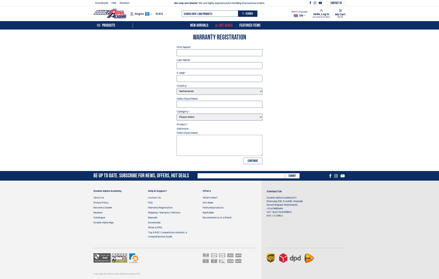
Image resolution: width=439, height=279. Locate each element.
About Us (98, 197)
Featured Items (249, 25)
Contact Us (154, 197)
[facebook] (310, 2)
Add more (182, 128)
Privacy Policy (100, 202)
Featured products (213, 207)
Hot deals (208, 202)
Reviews (124, 2)
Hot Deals (226, 25)
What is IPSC (155, 227)
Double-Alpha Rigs (103, 222)
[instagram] (315, 2)
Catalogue (99, 217)
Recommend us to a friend (217, 217)
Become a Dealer (102, 207)
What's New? (210, 197)
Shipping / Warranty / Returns (164, 212)
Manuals (152, 217)
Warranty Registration (160, 207)
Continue (253, 161)
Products (108, 25)
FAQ (114, 2)
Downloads (101, 2)
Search (249, 13)
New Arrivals (199, 25)
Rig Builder (208, 212)
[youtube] (320, 2)
